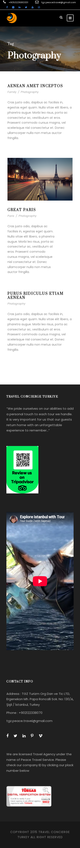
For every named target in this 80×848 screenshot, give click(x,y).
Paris (10, 216)
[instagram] (39, 7)
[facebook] (7, 7)
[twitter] (26, 7)
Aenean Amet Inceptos (35, 86)
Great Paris (21, 210)
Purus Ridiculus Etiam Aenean (35, 295)
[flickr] (13, 7)
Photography (30, 92)
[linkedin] (19, 7)
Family (11, 92)
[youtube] (32, 7)
